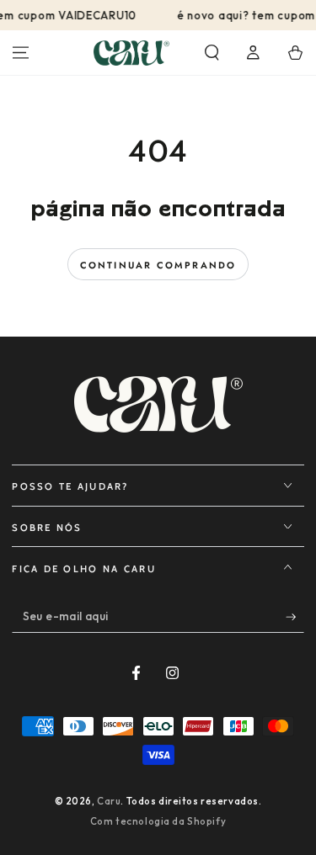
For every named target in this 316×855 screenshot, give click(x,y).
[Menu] (20, 53)
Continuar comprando (158, 265)
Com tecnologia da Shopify (158, 821)
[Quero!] (295, 617)
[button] (212, 53)
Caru (109, 801)
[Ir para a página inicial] (131, 53)
